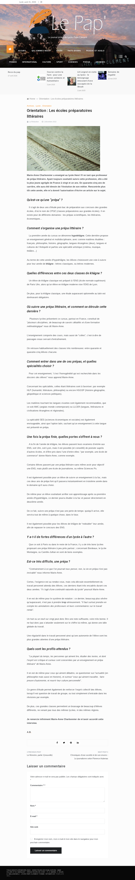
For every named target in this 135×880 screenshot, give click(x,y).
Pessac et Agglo (95, 51)
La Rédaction (34, 122)
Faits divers (74, 51)
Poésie (86, 62)
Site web (34, 827)
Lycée (59, 51)
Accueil (22, 51)
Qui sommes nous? (41, 51)
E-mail (33, 816)
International (29, 62)
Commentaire (37, 785)
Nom (33, 806)
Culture (46, 62)
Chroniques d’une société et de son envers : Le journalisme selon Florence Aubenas (89, 757)
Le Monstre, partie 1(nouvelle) (39, 755)
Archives (100, 62)
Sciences (73, 62)
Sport (59, 62)
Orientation (47, 106)
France (13, 62)
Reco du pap (14, 72)
